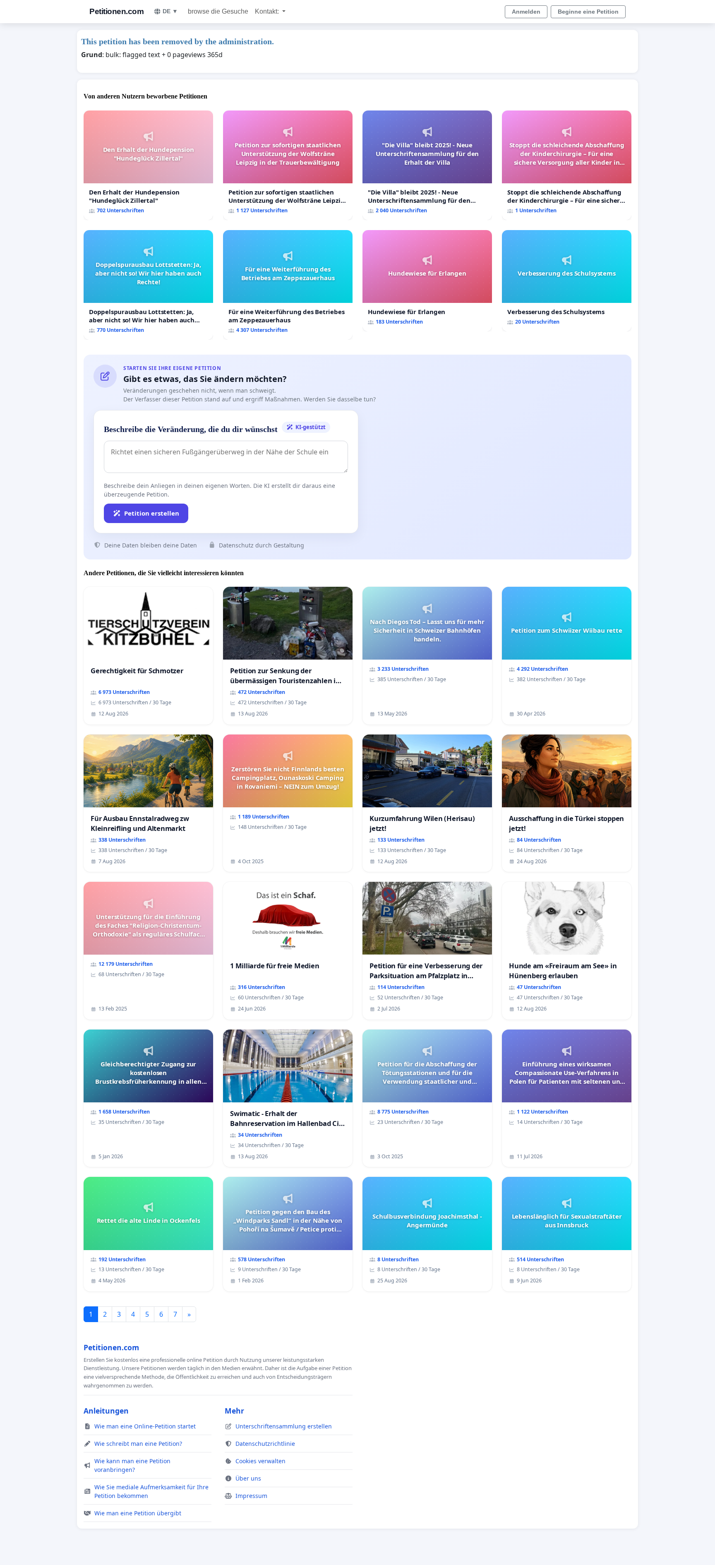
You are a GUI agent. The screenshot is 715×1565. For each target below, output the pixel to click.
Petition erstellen (151, 513)
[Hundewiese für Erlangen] (427, 280)
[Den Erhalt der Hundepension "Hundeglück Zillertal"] (148, 165)
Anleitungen (106, 1411)
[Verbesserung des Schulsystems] (566, 280)
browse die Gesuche (218, 11)
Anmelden (526, 11)
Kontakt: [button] (268, 11)
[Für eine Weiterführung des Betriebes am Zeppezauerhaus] (288, 285)
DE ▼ (170, 11)
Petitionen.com (116, 11)
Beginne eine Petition (588, 11)
